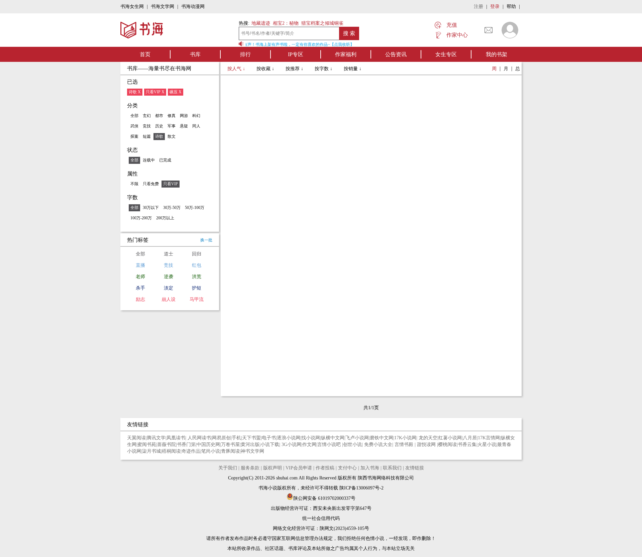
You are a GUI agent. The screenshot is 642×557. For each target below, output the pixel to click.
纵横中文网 (332, 437)
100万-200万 (141, 218)
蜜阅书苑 (146, 444)
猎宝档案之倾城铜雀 (322, 23)
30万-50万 (172, 207)
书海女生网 (132, 6)
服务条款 (250, 467)
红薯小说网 (450, 437)
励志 (140, 299)
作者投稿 (325, 467)
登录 (495, 6)
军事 (172, 126)
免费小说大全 (378, 444)
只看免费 (151, 184)
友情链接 (414, 467)
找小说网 (310, 437)
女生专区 (446, 54)
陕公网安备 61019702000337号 (324, 498)
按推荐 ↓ (295, 68)
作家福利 (345, 54)
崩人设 (169, 299)
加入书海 (369, 467)
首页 (145, 54)
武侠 (134, 126)
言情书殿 (405, 444)
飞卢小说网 (357, 437)
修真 (172, 115)
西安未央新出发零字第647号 (342, 508)
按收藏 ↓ (266, 68)
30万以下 (151, 207)
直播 (140, 265)
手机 (236, 437)
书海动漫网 (193, 6)
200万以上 (165, 218)
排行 (245, 54)
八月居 (470, 437)
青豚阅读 (230, 451)
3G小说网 (291, 444)
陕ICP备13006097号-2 (361, 487)
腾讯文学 (156, 437)
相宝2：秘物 (286, 23)
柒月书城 (151, 451)
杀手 (140, 288)
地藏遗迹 (260, 23)
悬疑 (184, 126)
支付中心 (347, 467)
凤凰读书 (176, 437)
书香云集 (467, 444)
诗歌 (159, 136)
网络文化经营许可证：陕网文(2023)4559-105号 (321, 528)
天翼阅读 (136, 437)
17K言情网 (489, 437)
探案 (134, 136)
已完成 (165, 160)
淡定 (168, 288)
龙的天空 (428, 437)
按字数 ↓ (324, 68)
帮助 (511, 6)
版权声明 (272, 467)
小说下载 (269, 444)
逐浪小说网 (288, 437)
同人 (196, 126)
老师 (140, 276)
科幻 (196, 115)
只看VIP (170, 184)
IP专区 (295, 54)
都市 (159, 115)
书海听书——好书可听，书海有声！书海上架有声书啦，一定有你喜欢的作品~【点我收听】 (270, 44)
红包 (196, 265)
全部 (134, 115)
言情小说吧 (329, 444)
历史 (159, 126)
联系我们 (392, 467)
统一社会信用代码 (321, 518)
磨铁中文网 (381, 437)
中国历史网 (208, 444)
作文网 (309, 444)
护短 (196, 288)
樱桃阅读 (447, 444)
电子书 (269, 437)
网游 (184, 115)
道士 (168, 253)
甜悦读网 (427, 444)
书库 (195, 54)
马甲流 (197, 299)
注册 (478, 6)
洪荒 (196, 276)
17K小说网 (405, 437)
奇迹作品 (191, 451)
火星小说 (486, 444)
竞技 (147, 126)
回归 (196, 253)
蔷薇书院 (166, 444)
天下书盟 (251, 437)
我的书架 (496, 54)
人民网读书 (199, 437)
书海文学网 (162, 6)
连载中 (149, 160)
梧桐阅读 (171, 451)
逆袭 (168, 276)
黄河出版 (250, 444)
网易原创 (221, 437)
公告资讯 (396, 54)
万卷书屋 (230, 444)
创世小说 (352, 444)
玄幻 (147, 115)
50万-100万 (194, 207)
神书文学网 (252, 451)
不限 (134, 184)
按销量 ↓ (352, 68)
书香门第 (186, 444)
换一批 (206, 240)
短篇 (147, 136)
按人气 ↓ (236, 68)
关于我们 (227, 467)
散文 (172, 136)
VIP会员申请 (299, 467)
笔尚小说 (210, 451)
